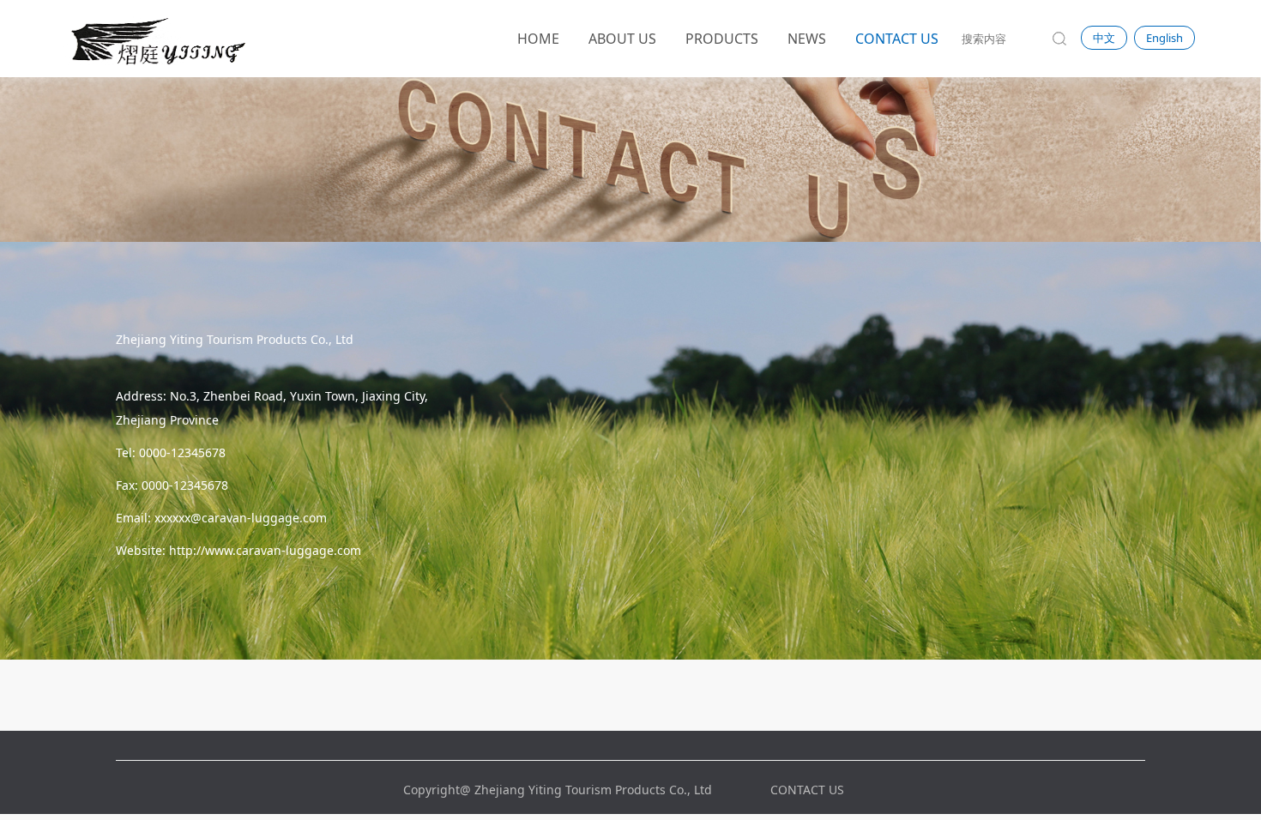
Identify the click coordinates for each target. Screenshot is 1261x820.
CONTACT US (896, 38)
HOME (538, 38)
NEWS (806, 38)
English (1164, 37)
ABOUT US (622, 38)
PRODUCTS (721, 38)
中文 (1104, 37)
